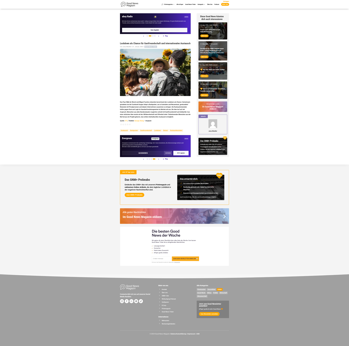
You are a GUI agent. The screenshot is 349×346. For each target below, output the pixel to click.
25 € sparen (181, 153)
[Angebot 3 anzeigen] (152, 35)
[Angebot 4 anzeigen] (154, 35)
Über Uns (209, 4)
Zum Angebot (155, 30)
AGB (197, 334)
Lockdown (157, 130)
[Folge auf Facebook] (127, 301)
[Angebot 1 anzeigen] (147, 35)
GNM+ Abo (225, 4)
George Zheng (139, 121)
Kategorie (200, 4)
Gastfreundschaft (146, 130)
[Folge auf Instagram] (122, 301)
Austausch (124, 130)
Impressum (191, 334)
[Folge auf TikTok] (141, 301)
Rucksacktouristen (176, 130)
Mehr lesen (204, 35)
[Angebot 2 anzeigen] (150, 35)
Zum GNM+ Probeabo (134, 195)
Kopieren (168, 153)
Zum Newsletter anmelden (209, 314)
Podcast (216, 4)
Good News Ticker (190, 4)
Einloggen (226, 1)
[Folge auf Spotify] (136, 301)
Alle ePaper (179, 4)
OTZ (126, 121)
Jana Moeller (127, 47)
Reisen (165, 130)
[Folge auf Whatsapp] (131, 301)
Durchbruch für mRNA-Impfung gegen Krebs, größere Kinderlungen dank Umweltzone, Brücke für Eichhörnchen (212, 50)
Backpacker (134, 130)
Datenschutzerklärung (178, 334)
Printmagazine (168, 4)
